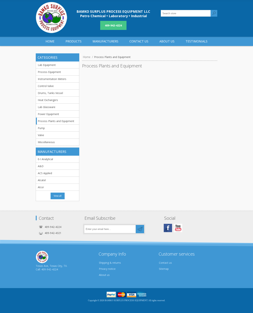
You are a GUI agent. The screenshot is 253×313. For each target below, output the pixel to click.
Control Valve (46, 86)
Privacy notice (107, 269)
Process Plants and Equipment (56, 121)
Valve (41, 135)
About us (104, 275)
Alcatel (42, 180)
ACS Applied (45, 173)
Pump (41, 128)
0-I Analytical (45, 159)
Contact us (165, 262)
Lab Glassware (46, 107)
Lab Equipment (47, 65)
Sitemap (164, 269)
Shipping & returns (110, 262)
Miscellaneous (46, 142)
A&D (41, 166)
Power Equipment (48, 114)
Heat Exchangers (48, 100)
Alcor (41, 187)
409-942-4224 (113, 25)
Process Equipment (49, 72)
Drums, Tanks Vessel (50, 93)
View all (57, 195)
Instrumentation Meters (52, 79)
